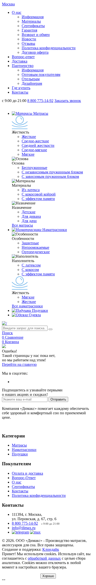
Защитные (30, 243)
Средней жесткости (38, 145)
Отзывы (28, 43)
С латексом (31, 265)
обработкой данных (44, 558)
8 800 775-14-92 (25, 523)
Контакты (20, 92)
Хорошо (48, 576)
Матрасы (19, 445)
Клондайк (50, 549)
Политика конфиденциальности (49, 48)
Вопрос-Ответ (24, 478)
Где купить (21, 88)
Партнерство (22, 66)
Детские (28, 212)
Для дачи (29, 221)
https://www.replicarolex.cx (23, 369)
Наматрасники (24, 450)
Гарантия (29, 30)
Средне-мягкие (34, 150)
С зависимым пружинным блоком (50, 176)
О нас (16, 12)
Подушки (20, 454)
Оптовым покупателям (41, 74)
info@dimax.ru (23, 528)
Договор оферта (35, 52)
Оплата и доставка (27, 473)
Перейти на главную (19, 364)
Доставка (19, 61)
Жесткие (29, 136)
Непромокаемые (35, 247)
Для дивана (31, 216)
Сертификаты (33, 26)
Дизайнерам (32, 83)
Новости (29, 39)
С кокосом (30, 269)
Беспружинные (34, 168)
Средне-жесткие (35, 141)
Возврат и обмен (36, 35)
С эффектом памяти (38, 199)
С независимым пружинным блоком (52, 172)
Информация (33, 17)
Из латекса (31, 190)
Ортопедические (36, 252)
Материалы (31, 21)
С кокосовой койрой (39, 194)
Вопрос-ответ (23, 57)
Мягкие (28, 154)
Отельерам (31, 79)
